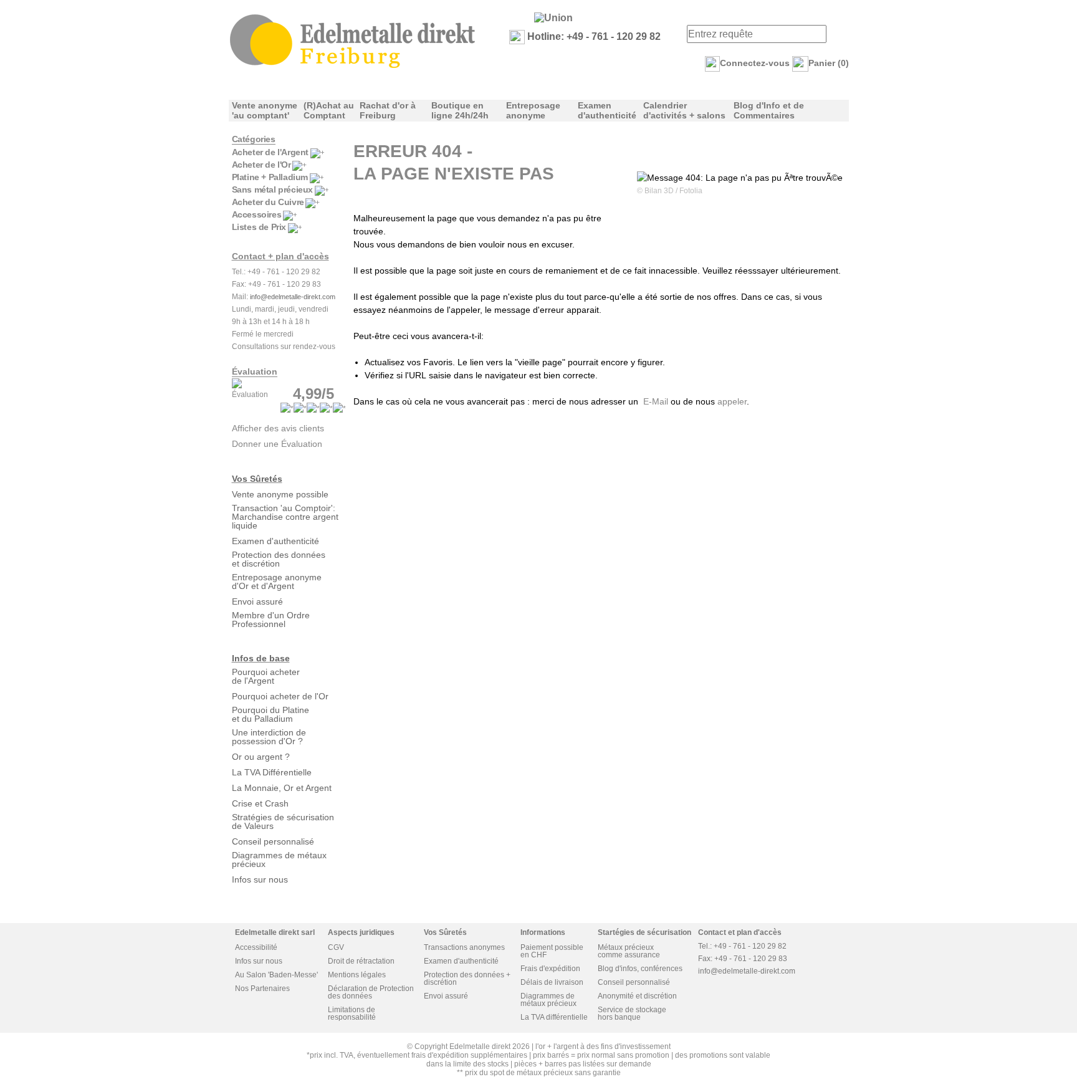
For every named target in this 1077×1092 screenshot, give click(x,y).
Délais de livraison (551, 982)
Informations (542, 932)
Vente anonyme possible (280, 494)
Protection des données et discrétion (278, 559)
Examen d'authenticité (607, 110)
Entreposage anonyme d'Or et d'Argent (277, 581)
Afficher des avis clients (278, 428)
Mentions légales (357, 974)
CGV (336, 947)
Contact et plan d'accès (740, 932)
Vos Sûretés (257, 479)
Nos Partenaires (262, 988)
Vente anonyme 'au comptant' (264, 110)
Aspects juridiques (361, 932)
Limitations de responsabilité (352, 1013)
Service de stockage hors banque (632, 1013)
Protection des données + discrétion (467, 978)
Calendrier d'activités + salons (684, 110)
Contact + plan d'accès (280, 256)
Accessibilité (256, 947)
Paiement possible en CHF (551, 951)
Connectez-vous (755, 63)
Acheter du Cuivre (268, 202)
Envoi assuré (257, 601)
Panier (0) (828, 63)
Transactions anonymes (464, 947)
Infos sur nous (260, 879)
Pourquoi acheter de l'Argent (266, 676)
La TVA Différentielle (272, 772)
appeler (732, 401)
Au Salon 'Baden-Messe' (276, 974)
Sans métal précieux (272, 189)
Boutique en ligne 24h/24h (460, 110)
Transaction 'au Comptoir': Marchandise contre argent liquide (285, 516)
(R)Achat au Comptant (329, 110)
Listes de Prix (259, 227)
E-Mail (655, 401)
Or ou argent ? (261, 757)
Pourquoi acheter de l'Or (280, 696)
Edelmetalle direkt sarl (275, 932)
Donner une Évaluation (277, 444)
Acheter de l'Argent (270, 152)
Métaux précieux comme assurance (629, 951)
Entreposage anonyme (533, 110)
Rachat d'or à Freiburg (388, 110)
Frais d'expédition (550, 968)
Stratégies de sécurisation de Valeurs (283, 821)
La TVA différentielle (554, 1017)
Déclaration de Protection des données (371, 992)
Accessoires (257, 214)
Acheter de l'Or (261, 165)
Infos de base (261, 658)
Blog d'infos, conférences (640, 968)
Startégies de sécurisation (644, 932)
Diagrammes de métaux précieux (279, 859)
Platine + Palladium (270, 177)
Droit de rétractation (361, 961)
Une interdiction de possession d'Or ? (269, 736)
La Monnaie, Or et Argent (282, 788)
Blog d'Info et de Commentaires (769, 110)
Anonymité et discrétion (637, 996)
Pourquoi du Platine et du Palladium (270, 714)
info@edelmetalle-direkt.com (292, 296)
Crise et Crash (260, 803)
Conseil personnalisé (273, 841)
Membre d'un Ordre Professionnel (271, 619)
